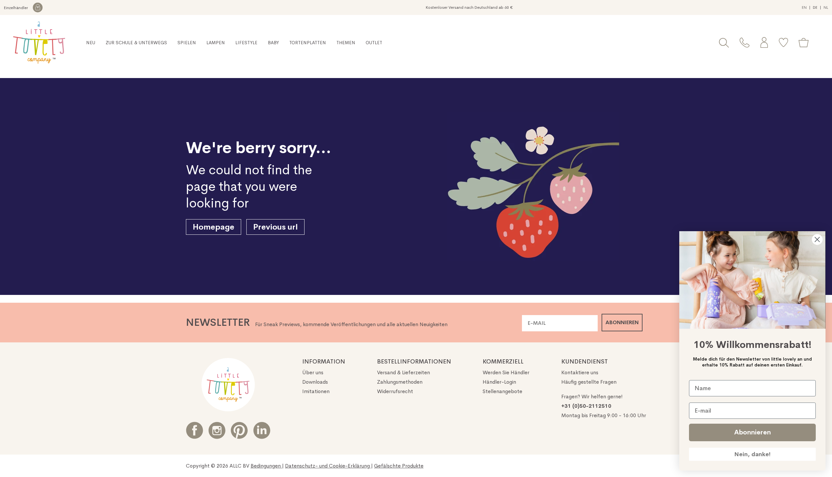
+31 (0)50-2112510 (586, 406)
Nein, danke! (752, 454)
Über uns (312, 372)
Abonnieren (752, 432)
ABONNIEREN (622, 322)
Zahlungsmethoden (399, 381)
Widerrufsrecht (395, 391)
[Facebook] (194, 430)
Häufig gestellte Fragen (589, 381)
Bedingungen (266, 465)
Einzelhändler (16, 7)
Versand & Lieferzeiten (403, 372)
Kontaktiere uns (579, 372)
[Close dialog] (817, 239)
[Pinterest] (239, 430)
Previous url (275, 227)
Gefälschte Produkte (398, 465)
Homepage (213, 227)
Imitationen (316, 391)
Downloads (315, 381)
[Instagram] (217, 430)
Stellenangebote (502, 391)
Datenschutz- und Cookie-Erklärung (328, 465)
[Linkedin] (261, 430)
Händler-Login (499, 381)
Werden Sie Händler (506, 372)
